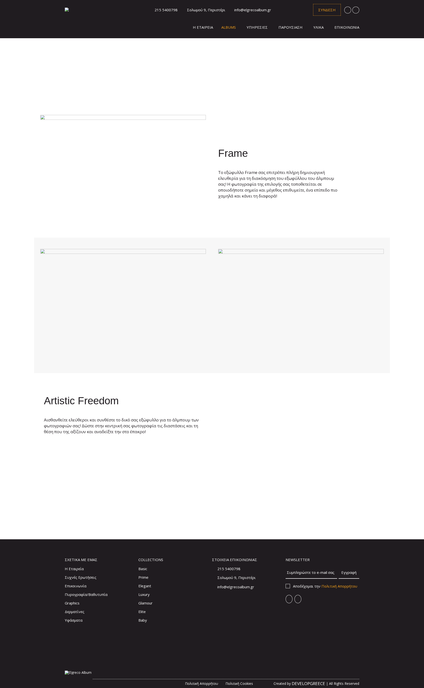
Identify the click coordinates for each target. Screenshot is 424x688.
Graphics (72, 603)
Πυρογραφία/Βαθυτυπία (86, 594)
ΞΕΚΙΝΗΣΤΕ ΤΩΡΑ (150, 520)
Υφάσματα (73, 620)
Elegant (144, 585)
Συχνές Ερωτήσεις (80, 577)
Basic (142, 568)
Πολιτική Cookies (239, 683)
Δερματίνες (74, 611)
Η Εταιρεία (74, 568)
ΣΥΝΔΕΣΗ (327, 9)
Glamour (145, 603)
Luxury (144, 594)
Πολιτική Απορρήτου (339, 586)
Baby (142, 620)
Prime (143, 577)
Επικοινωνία (75, 585)
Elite (142, 611)
